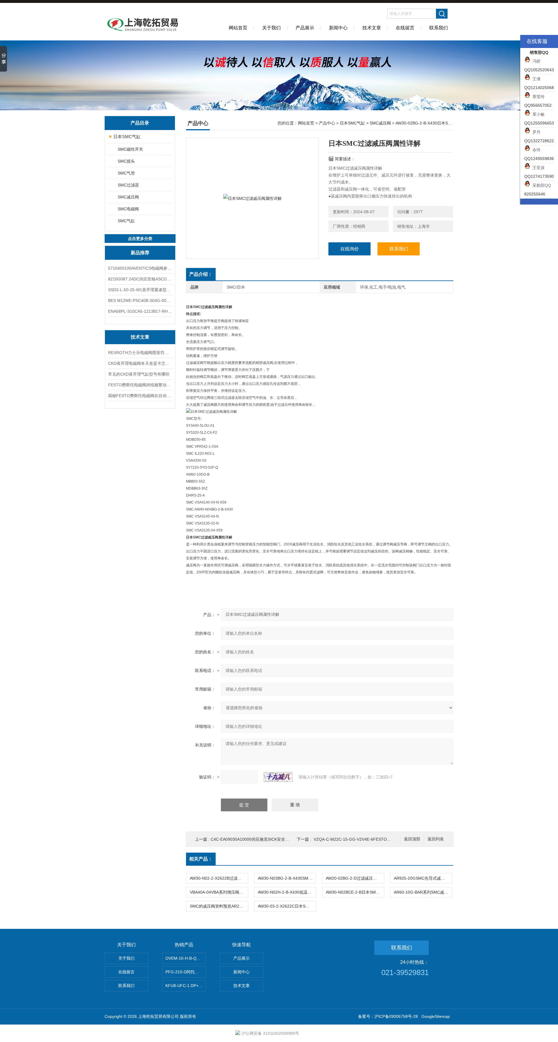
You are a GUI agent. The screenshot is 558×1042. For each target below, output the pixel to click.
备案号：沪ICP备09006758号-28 (388, 1016)
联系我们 (438, 27)
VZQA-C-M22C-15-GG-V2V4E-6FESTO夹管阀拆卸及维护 (366, 839)
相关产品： (200, 858)
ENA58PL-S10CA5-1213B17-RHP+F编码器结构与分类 (140, 311)
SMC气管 (126, 173)
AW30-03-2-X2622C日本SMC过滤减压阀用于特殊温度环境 (287, 906)
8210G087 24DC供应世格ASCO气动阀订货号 (140, 279)
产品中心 (327, 123)
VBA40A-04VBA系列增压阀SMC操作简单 (219, 892)
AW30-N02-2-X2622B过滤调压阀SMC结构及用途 (219, 878)
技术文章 (371, 27)
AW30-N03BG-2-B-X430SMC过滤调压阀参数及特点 (287, 878)
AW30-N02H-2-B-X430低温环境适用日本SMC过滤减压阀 (287, 892)
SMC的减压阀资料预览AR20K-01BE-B (219, 906)
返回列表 (436, 839)
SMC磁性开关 (130, 149)
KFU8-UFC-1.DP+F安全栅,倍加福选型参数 (185, 985)
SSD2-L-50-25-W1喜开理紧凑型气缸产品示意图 (140, 289)
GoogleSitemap (435, 1016)
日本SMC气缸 (127, 136)
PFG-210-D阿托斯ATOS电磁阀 (185, 972)
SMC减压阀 (128, 197)
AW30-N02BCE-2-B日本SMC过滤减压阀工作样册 (355, 892)
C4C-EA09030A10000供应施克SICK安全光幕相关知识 (260, 839)
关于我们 (271, 27)
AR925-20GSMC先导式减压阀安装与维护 (423, 878)
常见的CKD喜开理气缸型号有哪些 (138, 374)
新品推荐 (140, 252)
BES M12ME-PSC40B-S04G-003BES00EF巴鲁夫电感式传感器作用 (140, 300)
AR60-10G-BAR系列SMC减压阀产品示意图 (423, 892)
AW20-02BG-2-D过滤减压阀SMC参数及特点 (355, 878)
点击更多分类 (140, 238)
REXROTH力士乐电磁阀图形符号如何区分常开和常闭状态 (140, 352)
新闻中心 (338, 27)
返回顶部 (412, 839)
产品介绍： (200, 274)
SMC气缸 (126, 220)
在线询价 (349, 248)
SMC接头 (126, 161)
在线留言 (405, 27)
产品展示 (305, 27)
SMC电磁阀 (128, 209)
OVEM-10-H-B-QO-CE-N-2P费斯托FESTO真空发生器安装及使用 (185, 958)
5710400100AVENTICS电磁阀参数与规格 (140, 268)
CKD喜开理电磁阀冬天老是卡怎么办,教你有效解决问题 (140, 363)
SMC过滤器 (128, 185)
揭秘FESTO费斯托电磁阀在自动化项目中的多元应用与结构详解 (140, 395)
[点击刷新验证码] (278, 777)
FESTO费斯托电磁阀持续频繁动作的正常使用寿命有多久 (140, 385)
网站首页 (238, 27)
